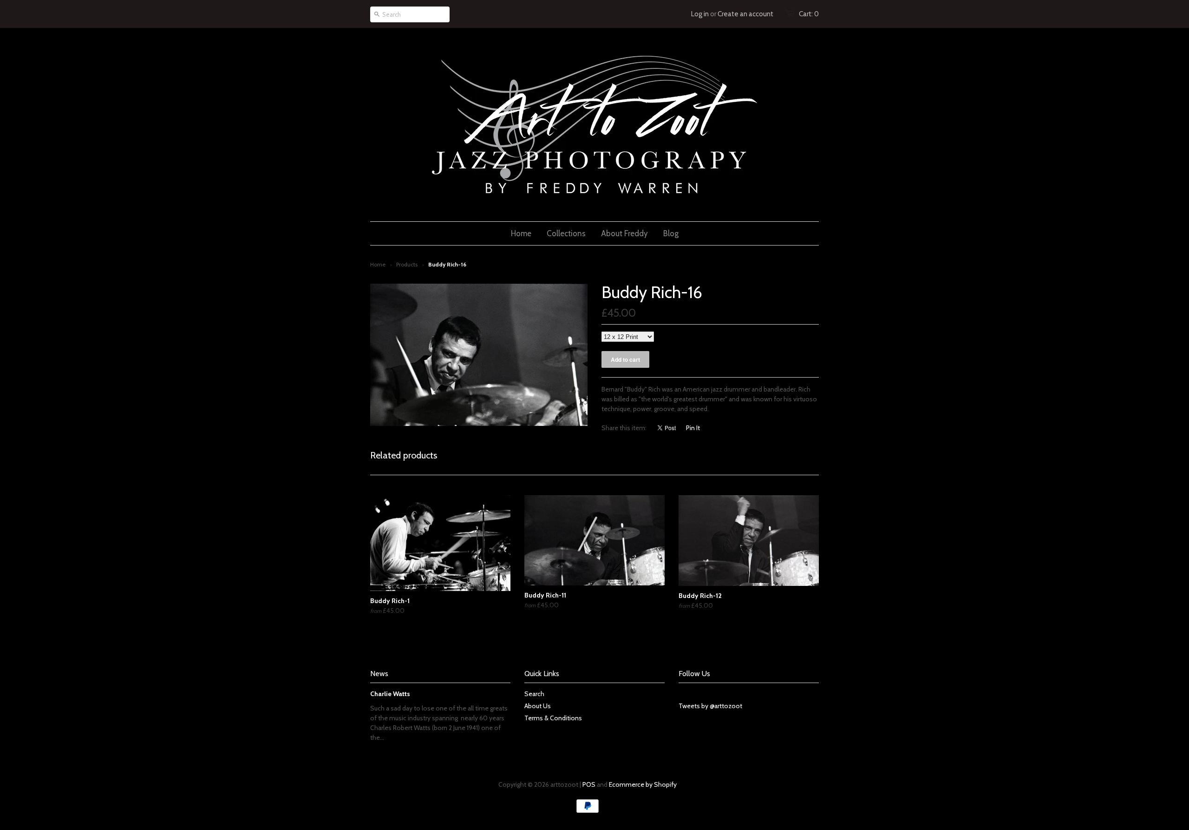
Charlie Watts (390, 694)
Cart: (809, 14)
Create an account (745, 14)
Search (534, 694)
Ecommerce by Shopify (643, 784)
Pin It (693, 428)
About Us (537, 706)
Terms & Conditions (553, 718)
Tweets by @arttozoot (710, 706)
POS (588, 784)
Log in (700, 14)
